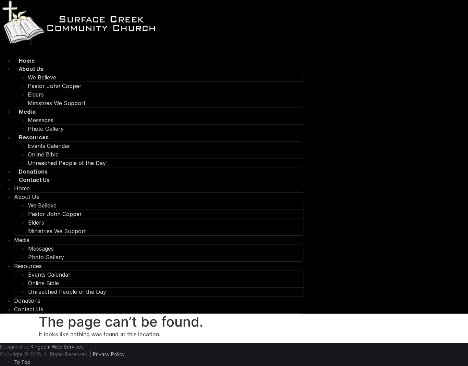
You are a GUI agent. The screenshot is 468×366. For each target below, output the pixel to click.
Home (27, 60)
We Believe (42, 77)
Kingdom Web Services (57, 347)
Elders (36, 94)
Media (27, 111)
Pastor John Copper (55, 86)
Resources (34, 137)
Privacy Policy (109, 354)
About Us (31, 69)
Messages (40, 120)
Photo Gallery (46, 128)
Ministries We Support (56, 103)
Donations (33, 171)
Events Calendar (49, 145)
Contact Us (34, 180)
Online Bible (43, 154)
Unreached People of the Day (67, 163)
